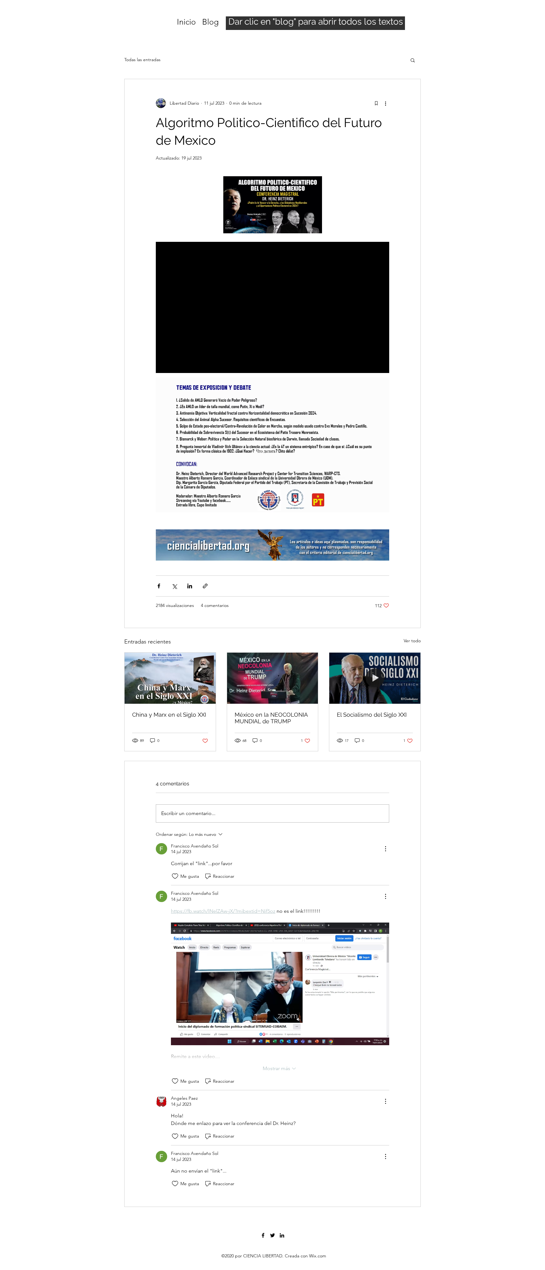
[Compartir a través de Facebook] (159, 586)
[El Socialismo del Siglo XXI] (374, 678)
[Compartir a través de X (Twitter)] (174, 586)
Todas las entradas (142, 59)
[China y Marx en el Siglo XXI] (170, 678)
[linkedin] (282, 1235)
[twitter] (272, 1235)
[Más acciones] (385, 103)
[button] (413, 59)
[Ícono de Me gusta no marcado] (175, 876)
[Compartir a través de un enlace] (205, 586)
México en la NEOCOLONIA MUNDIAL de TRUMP (271, 718)
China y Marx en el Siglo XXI (169, 714)
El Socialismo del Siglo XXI (372, 714)
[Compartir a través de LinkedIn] (190, 586)
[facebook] (263, 1235)
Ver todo (412, 641)
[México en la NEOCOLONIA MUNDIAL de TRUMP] (272, 678)
